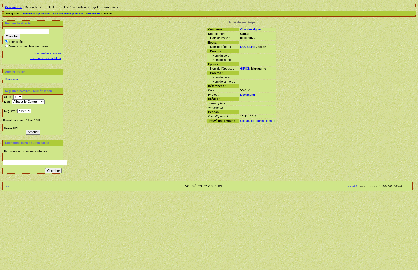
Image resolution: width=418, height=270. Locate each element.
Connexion (11, 79)
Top (7, 186)
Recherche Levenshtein (45, 58)
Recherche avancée (47, 53)
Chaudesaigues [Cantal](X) (68, 13)
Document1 (247, 94)
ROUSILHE (93, 13)
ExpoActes (353, 186)
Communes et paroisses (36, 13)
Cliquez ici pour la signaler (257, 121)
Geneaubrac (13, 7)
